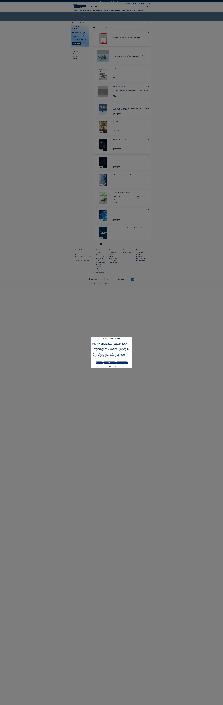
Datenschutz (114, 366)
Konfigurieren (99, 362)
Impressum (109, 366)
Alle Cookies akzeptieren (122, 362)
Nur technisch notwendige (109, 362)
